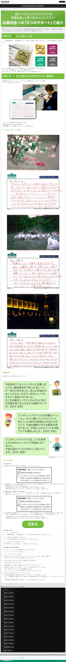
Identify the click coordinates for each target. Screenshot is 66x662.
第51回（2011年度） (9, 636)
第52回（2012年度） (9, 633)
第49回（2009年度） (9, 643)
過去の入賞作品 (8, 650)
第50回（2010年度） (9, 640)
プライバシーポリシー (6, 658)
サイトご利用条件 (19, 658)
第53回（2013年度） (9, 629)
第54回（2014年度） (9, 626)
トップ (5, 589)
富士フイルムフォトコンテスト (6, 8)
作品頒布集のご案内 (9, 647)
